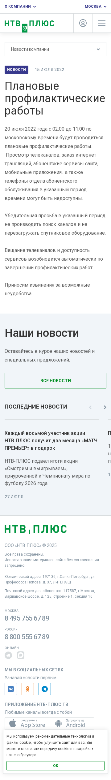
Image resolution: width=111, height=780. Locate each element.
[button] (8, 655)
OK (55, 766)
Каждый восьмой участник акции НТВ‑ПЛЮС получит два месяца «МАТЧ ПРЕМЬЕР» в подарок (51, 440)
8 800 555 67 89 (27, 637)
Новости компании (30, 49)
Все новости (55, 380)
